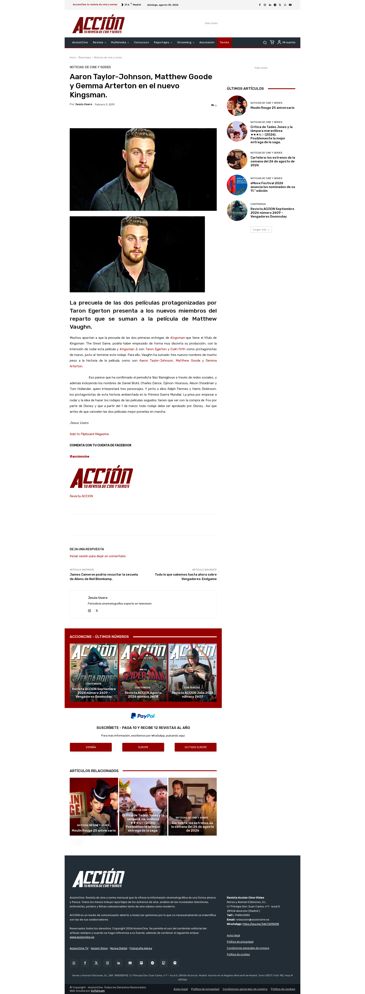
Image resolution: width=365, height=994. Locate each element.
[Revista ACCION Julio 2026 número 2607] (192, 672)
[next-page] (79, 842)
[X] (280, 5)
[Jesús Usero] (79, 604)
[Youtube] (290, 5)
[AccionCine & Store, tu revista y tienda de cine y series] (98, 23)
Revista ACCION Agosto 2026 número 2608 (143, 695)
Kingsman (177, 338)
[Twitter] (96, 963)
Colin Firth (178, 349)
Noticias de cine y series (108, 57)
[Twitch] (164, 963)
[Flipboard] (141, 963)
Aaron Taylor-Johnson (156, 360)
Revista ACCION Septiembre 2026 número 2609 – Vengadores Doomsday (94, 693)
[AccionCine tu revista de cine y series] (182, 877)
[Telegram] (275, 5)
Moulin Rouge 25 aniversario (94, 830)
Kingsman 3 (128, 349)
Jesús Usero (83, 104)
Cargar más (260, 229)
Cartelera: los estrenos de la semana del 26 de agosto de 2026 (192, 826)
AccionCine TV (79, 948)
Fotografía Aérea (141, 948)
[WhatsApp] (285, 5)
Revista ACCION (81, 496)
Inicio (73, 57)
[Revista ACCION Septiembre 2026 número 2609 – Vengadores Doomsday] (94, 672)
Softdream (98, 990)
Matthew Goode (188, 360)
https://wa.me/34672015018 (260, 924)
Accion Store (99, 948)
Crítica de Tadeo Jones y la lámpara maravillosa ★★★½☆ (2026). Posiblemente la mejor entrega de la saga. (143, 822)
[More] (180, 117)
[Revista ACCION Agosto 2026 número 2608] (143, 672)
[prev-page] (72, 842)
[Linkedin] (269, 5)
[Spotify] (175, 963)
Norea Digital (118, 948)
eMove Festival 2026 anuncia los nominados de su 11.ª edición (273, 187)
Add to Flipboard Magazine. (89, 434)
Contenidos (93, 684)
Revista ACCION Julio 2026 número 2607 (193, 695)
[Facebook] (259, 5)
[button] (265, 43)
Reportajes (85, 57)
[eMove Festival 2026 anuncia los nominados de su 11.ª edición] (237, 185)
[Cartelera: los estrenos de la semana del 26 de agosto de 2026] (192, 807)
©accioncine (79, 456)
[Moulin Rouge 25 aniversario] (94, 807)
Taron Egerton (156, 349)
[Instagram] (264, 5)
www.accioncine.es (82, 937)
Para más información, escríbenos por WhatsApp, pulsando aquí (143, 735)
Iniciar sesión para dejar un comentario (98, 556)
